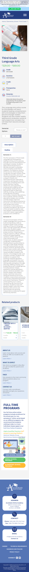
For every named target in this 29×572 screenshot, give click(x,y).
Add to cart (16, 136)
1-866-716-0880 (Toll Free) (16, 523)
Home (4, 21)
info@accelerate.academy (14, 536)
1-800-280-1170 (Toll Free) (16, 521)
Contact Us (14, 538)
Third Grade (22, 21)
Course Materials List (13, 96)
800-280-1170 (15, 9)
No (19, 6)
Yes (17, 6)
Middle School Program (11, 459)
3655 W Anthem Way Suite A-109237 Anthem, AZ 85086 (14, 506)
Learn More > (7, 358)
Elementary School (12, 21)
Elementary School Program (13, 465)
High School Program (14, 455)
